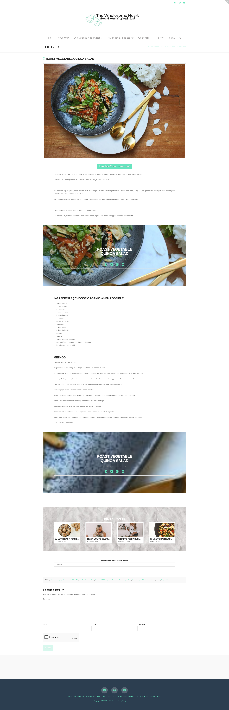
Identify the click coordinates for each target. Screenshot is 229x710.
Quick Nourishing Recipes (124, 696)
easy (58, 580)
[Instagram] (180, 3)
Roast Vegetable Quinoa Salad (173, 47)
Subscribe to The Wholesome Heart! (114, 166)
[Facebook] (175, 3)
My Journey (79, 696)
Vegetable (165, 580)
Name (45, 624)
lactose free (89, 580)
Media (159, 696)
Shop (153, 696)
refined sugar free (124, 580)
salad (158, 580)
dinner (53, 580)
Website (142, 624)
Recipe (114, 580)
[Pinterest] (184, 3)
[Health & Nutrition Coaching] (114, 19)
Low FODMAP (100, 580)
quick (109, 580)
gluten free (65, 580)
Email (93, 624)
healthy (81, 580)
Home (70, 696)
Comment (46, 599)
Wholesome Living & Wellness (98, 696)
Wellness (155, 47)
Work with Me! (142, 696)
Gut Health (74, 580)
